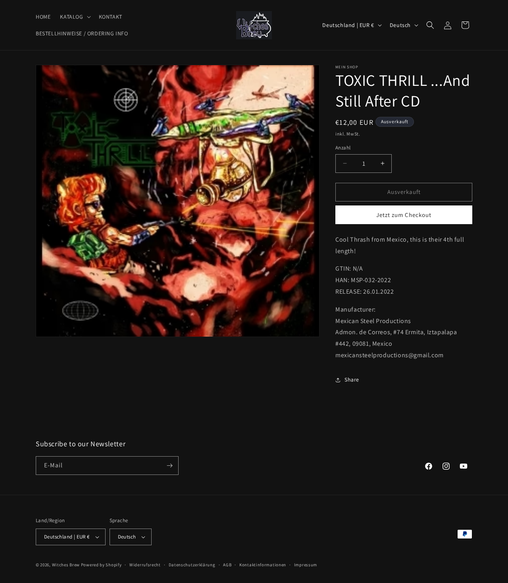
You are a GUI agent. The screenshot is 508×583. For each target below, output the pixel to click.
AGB (227, 565)
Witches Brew (66, 565)
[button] (74, 16)
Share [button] (351, 379)
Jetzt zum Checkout (403, 215)
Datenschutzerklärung (192, 565)
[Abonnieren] (169, 465)
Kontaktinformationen (262, 565)
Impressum (305, 565)
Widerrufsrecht (145, 565)
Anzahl (342, 147)
